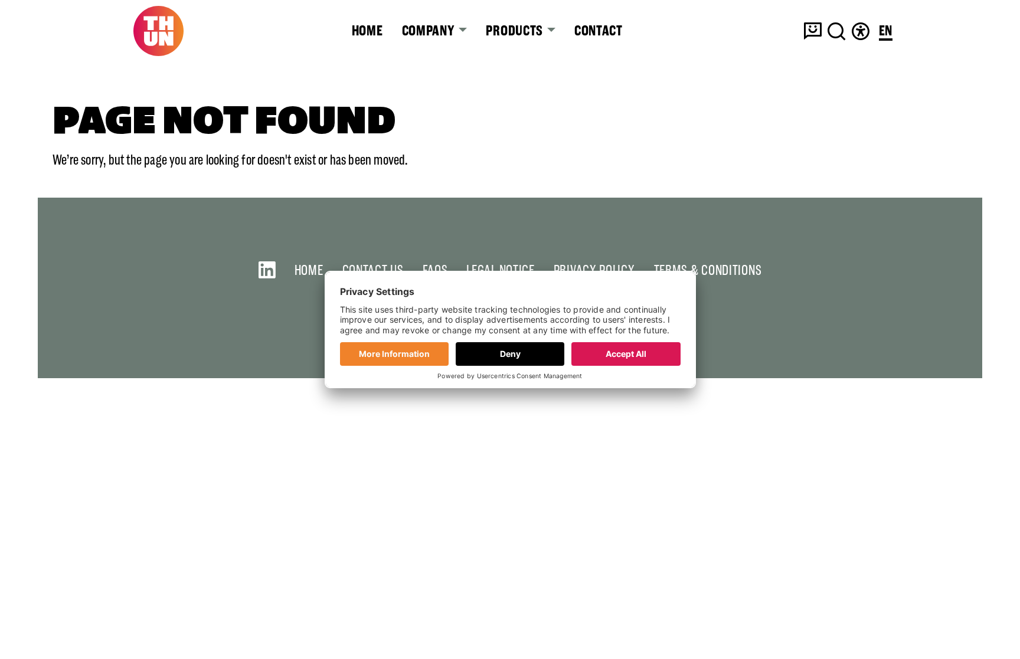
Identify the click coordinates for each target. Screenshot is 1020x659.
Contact (598, 31)
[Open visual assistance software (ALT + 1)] (860, 31)
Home (367, 31)
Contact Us (373, 269)
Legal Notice (500, 269)
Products (515, 31)
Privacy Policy (594, 269)
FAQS (435, 269)
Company (429, 31)
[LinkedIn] (267, 270)
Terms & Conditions (708, 269)
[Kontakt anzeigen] (813, 31)
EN (885, 32)
